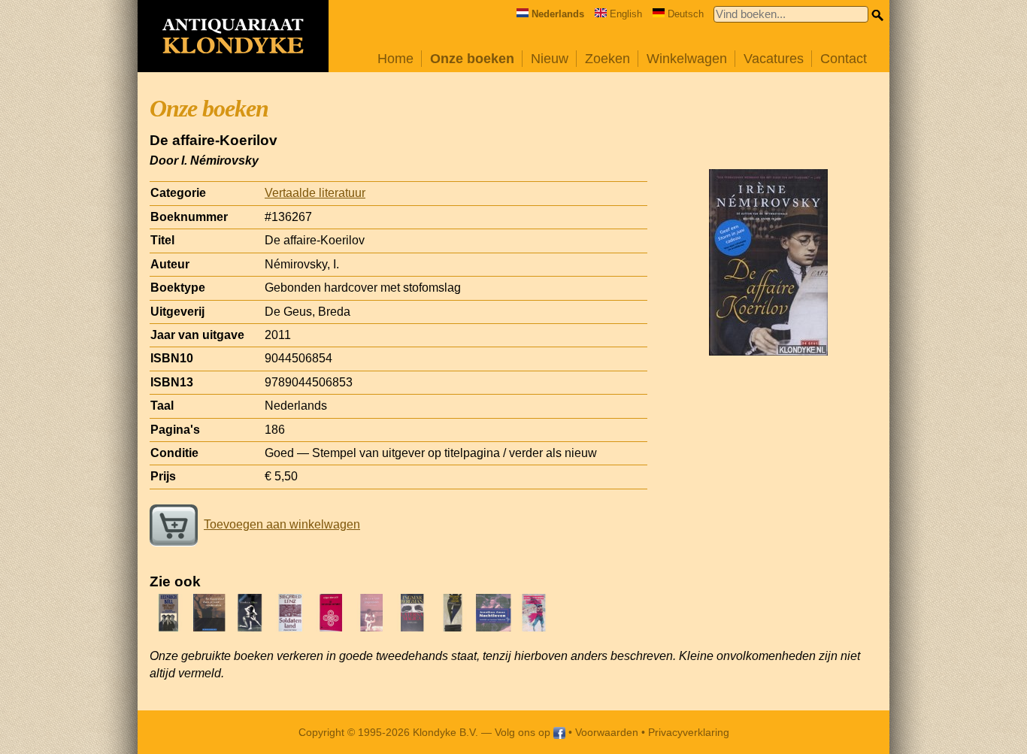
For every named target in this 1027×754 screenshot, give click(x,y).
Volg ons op (524, 732)
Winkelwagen (687, 58)
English (626, 14)
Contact (843, 58)
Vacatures (774, 58)
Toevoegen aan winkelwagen (282, 524)
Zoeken (607, 58)
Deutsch (686, 14)
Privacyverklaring (688, 732)
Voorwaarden (606, 732)
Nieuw (549, 58)
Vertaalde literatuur (315, 192)
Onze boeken (472, 58)
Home (395, 58)
